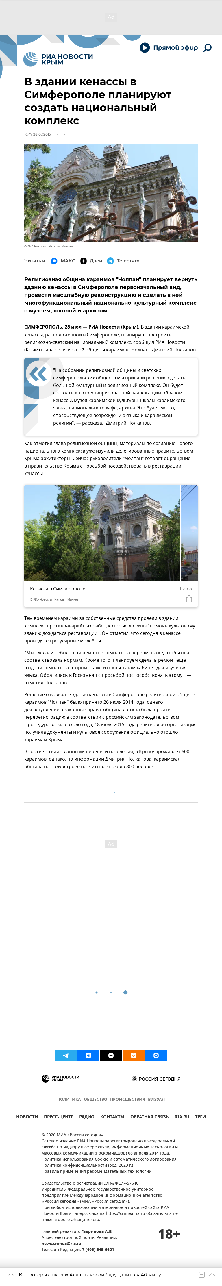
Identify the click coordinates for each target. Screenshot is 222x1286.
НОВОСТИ (27, 1117)
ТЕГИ (200, 1117)
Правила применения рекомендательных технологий (96, 1171)
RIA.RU (182, 1117)
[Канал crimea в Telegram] (66, 1055)
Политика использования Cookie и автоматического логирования (109, 1159)
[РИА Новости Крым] (58, 59)
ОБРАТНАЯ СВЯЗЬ (149, 1117)
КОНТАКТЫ (112, 1117)
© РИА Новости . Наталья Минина (48, 246)
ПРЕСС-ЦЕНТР (58, 1117)
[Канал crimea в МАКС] (156, 1055)
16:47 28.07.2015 (37, 134)
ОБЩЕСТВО (95, 1099)
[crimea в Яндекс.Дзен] (111, 1055)
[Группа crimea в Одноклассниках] (134, 1055)
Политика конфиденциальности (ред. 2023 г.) (87, 1165)
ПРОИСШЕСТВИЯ (127, 1099)
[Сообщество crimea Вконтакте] (88, 1055)
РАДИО (87, 1117)
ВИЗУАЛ (156, 1099)
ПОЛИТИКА (69, 1099)
